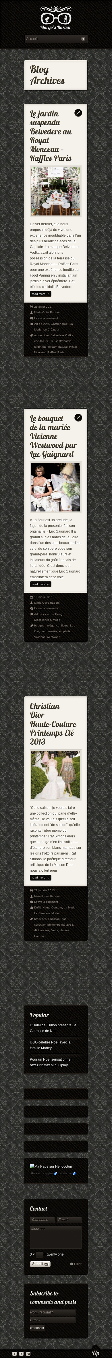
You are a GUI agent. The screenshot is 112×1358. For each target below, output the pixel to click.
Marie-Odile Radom (46, 312)
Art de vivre (41, 323)
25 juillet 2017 (43, 306)
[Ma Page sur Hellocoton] (51, 1166)
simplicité (65, 631)
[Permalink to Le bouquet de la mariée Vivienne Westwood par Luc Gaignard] (54, 434)
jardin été (40, 346)
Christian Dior (56, 918)
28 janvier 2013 (44, 890)
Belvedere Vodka (62, 335)
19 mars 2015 (43, 597)
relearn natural (57, 346)
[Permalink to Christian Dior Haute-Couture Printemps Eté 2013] (54, 722)
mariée (52, 631)
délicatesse (41, 930)
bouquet (39, 625)
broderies (40, 918)
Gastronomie (59, 323)
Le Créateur (51, 329)
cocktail (39, 340)
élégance (53, 625)
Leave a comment (46, 318)
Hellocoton (66, 1173)
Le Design (57, 614)
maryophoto (47, 1173)
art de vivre (41, 335)
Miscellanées (42, 619)
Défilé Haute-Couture (48, 907)
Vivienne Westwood (47, 636)
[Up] (96, 1351)
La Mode (70, 907)
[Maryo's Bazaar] (56, 19)
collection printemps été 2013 (53, 924)
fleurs (49, 340)
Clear (78, 1264)
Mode (56, 619)
